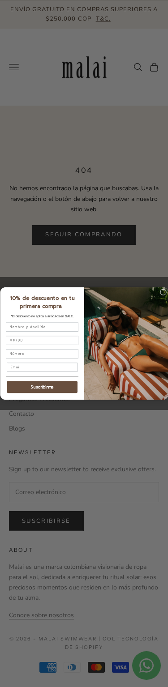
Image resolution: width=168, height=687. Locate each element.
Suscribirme (42, 387)
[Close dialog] (163, 292)
